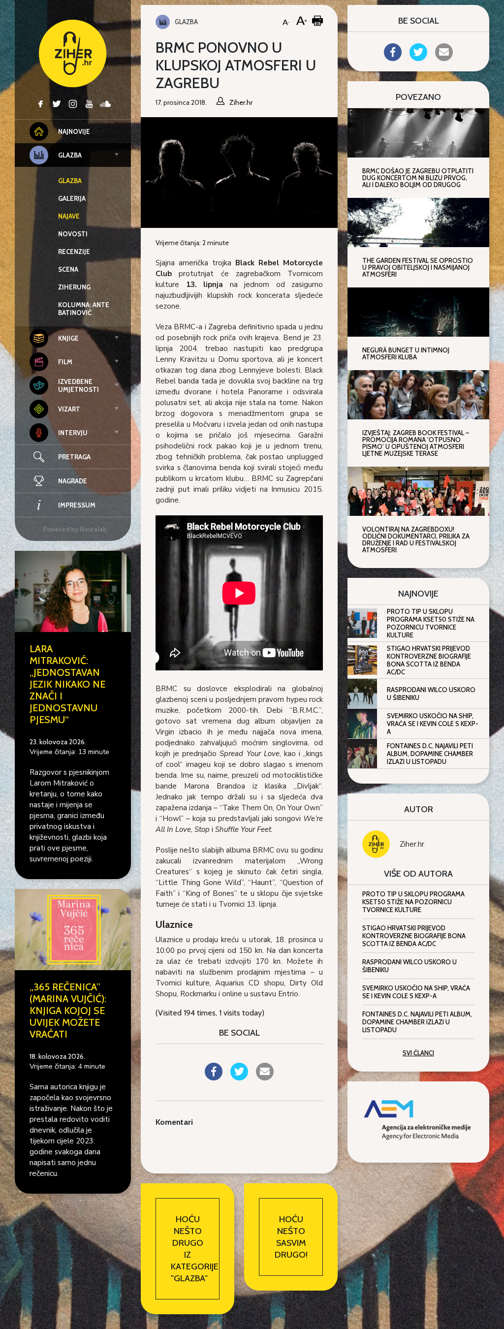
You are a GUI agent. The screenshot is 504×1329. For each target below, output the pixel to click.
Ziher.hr (412, 844)
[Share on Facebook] (213, 1077)
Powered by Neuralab (75, 529)
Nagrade (72, 481)
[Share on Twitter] (239, 1077)
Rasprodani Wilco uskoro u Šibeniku (431, 693)
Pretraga (74, 457)
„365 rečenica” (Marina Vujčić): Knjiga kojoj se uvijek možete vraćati (68, 1010)
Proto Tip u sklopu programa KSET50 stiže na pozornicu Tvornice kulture (430, 623)
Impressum (76, 505)
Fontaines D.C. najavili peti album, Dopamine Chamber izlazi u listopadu (430, 753)
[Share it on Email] (265, 1077)
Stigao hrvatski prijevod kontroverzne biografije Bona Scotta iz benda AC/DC (429, 660)
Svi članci (418, 1053)
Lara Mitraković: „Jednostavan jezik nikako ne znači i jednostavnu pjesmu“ (67, 684)
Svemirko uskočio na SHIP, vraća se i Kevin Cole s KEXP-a (432, 723)
